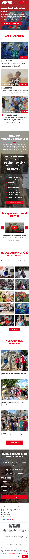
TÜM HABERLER (14, 442)
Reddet (17, 556)
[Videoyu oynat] (14, 228)
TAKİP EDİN (14, 329)
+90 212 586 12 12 (6, 514)
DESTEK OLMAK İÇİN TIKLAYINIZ (11, 23)
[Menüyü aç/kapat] (26, 2)
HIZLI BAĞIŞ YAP (14, 497)
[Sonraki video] (26, 227)
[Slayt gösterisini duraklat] (10, 27)
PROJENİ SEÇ (6, 478)
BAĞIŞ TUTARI (6, 486)
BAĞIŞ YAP (24, 57)
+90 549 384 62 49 (6, 516)
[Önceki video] (2, 227)
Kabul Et (25, 556)
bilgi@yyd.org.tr (5, 512)
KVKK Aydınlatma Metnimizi (14, 553)
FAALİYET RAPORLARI (14, 202)
